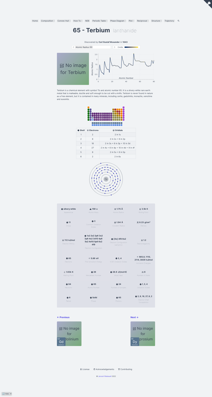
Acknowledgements (105, 369)
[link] (88, 107)
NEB (87, 21)
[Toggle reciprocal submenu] (148, 21)
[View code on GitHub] (207, 4)
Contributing (126, 369)
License (85, 369)
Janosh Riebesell (104, 376)
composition (47, 21)
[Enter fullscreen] (153, 55)
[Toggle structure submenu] (161, 21)
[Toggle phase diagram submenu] (125, 21)
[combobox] (101, 47)
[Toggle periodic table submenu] (107, 21)
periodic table (99, 21)
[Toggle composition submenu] (54, 21)
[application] (123, 69)
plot (130, 21)
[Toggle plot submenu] (133, 21)
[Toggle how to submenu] (82, 21)
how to (77, 21)
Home (35, 21)
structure (156, 21)
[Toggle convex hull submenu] (70, 21)
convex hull (63, 21)
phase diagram (117, 21)
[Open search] (178, 20)
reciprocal (142, 21)
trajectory (169, 21)
